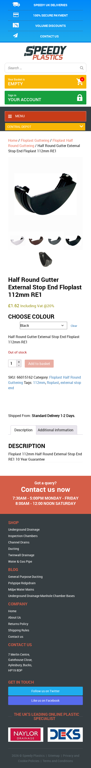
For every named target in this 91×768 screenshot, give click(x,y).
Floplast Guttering (35, 140)
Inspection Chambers (23, 536)
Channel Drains (18, 542)
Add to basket (39, 363)
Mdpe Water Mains (21, 589)
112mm (39, 382)
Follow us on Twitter (45, 691)
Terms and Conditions (58, 761)
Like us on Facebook (45, 700)
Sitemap (54, 755)
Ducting (13, 549)
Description (23, 430)
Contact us (49, 36)
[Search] (81, 68)
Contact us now (45, 489)
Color (11, 324)
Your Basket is (45, 82)
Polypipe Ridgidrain (22, 583)
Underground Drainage (24, 529)
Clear (74, 326)
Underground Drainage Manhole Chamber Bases (41, 596)
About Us (14, 617)
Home (12, 140)
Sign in (24, 97)
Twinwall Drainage (21, 555)
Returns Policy (18, 624)
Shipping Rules (18, 630)
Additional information (55, 430)
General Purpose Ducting (25, 577)
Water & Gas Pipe (20, 561)
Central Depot (19, 127)
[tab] (23, 430)
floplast (53, 382)
